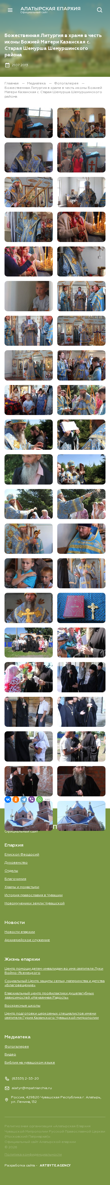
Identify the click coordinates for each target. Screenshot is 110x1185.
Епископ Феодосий (22, 854)
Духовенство (16, 862)
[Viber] (31, 799)
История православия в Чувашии (34, 895)
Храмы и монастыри (22, 887)
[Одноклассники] (15, 799)
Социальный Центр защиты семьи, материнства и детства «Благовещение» (55, 983)
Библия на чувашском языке (30, 1062)
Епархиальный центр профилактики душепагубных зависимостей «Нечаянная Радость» (49, 995)
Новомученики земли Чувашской (35, 903)
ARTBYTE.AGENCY (55, 1165)
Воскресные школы (22, 1006)
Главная (12, 83)
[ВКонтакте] (8, 799)
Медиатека (37, 83)
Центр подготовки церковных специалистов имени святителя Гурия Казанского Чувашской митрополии (52, 1016)
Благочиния (15, 879)
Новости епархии (20, 932)
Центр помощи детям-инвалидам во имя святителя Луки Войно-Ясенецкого (54, 971)
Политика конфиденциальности (33, 1154)
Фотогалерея (66, 83)
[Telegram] (23, 799)
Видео (10, 1054)
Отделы (11, 871)
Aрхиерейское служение (27, 940)
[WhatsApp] (39, 799)
